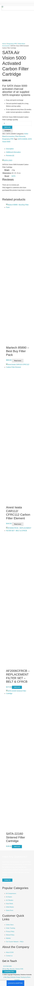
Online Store (10, 924)
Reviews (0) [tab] (10, 155)
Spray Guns (9, 910)
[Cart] (19, 14)
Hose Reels (9, 903)
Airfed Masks (10, 907)
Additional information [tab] (13, 152)
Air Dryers (9, 897)
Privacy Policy (10, 931)
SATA (13, 176)
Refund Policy (10, 935)
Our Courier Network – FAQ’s (15, 941)
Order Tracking (10, 928)
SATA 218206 (22, 139)
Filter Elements (20, 136)
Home (4, 43)
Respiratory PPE (12, 43)
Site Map (7, 977)
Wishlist (8, 938)
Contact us (9, 955)
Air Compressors (11, 893)
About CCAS (10, 952)
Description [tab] (10, 149)
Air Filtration (9, 900)
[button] (15, 14)
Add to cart (7, 127)
